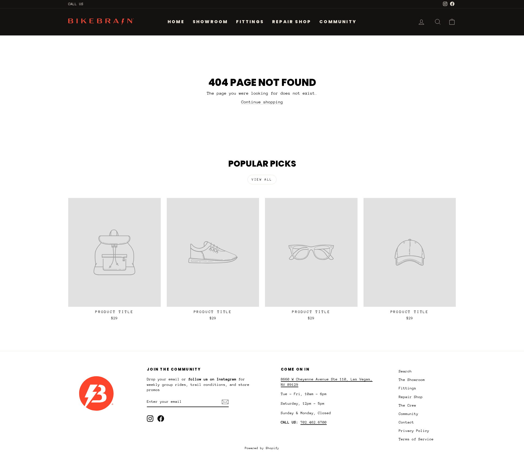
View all (262, 179)
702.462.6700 (313, 422)
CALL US (76, 4)
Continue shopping (262, 102)
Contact (406, 422)
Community (337, 22)
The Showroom (412, 380)
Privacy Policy (414, 431)
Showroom (210, 22)
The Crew (407, 405)
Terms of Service (416, 439)
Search (405, 371)
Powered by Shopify (262, 448)
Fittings (250, 22)
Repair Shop (291, 22)
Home (176, 22)
